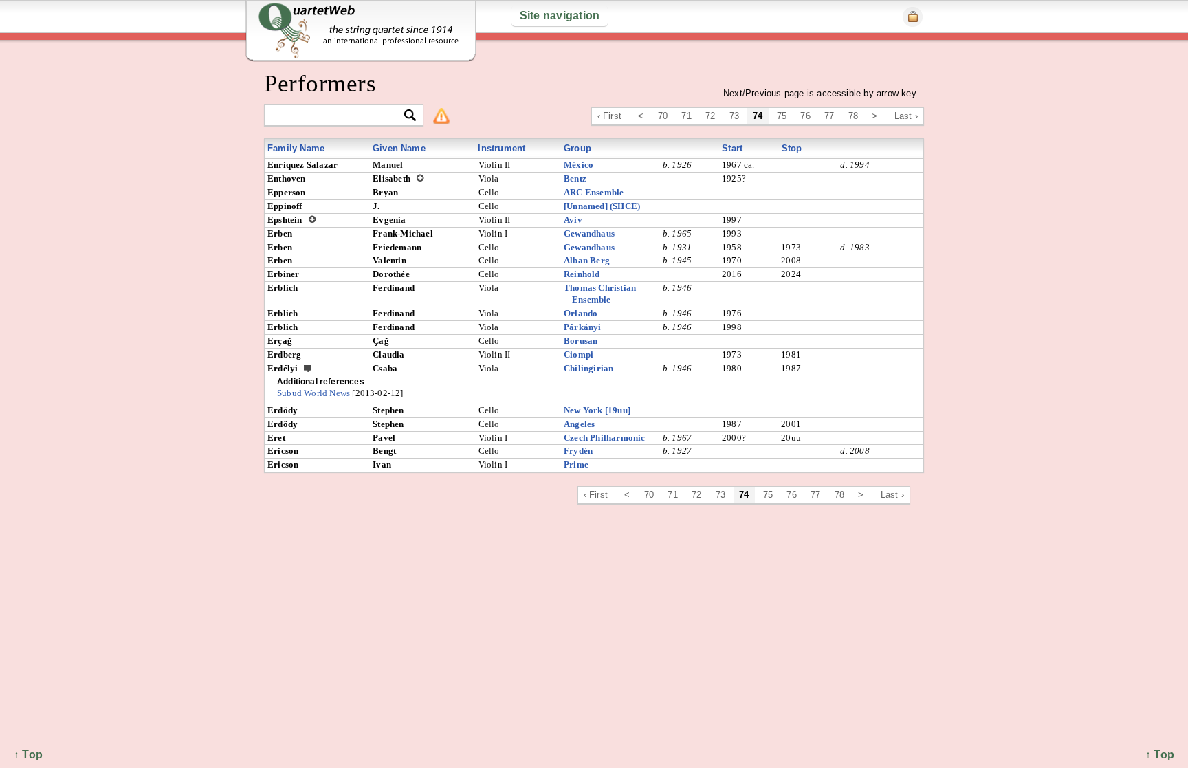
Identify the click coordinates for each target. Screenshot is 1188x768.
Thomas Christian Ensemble (600, 294)
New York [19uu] (597, 410)
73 (734, 116)
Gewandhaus (589, 233)
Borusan (580, 341)
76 (805, 116)
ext (308, 368)
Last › (906, 116)
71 (686, 116)
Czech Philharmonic (605, 437)
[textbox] (338, 115)
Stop (792, 148)
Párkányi (583, 327)
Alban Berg (587, 260)
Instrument (501, 148)
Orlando (580, 313)
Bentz (575, 178)
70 (663, 116)
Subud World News (313, 393)
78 (853, 116)
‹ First (609, 116)
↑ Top (1159, 754)
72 (710, 116)
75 (781, 116)
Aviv (573, 220)
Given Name (399, 148)
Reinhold (582, 274)
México (578, 165)
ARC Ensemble (594, 192)
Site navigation (560, 15)
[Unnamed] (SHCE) (602, 206)
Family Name (295, 148)
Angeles (579, 424)
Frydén (578, 451)
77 (829, 116)
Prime (576, 464)
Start (732, 148)
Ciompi (578, 354)
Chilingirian (588, 368)
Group (577, 148)
